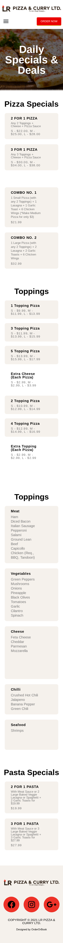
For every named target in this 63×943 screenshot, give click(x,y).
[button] (6, 21)
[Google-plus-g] (51, 904)
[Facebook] (11, 904)
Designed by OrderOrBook (31, 929)
